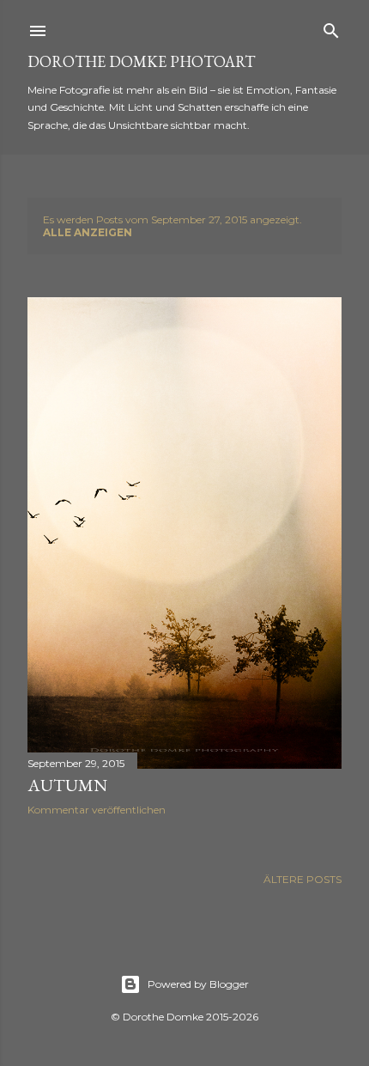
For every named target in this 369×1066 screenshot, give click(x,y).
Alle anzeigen (87, 232)
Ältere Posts (302, 879)
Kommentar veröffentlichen (96, 809)
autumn (67, 785)
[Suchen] (331, 27)
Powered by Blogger (198, 984)
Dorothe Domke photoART (141, 61)
